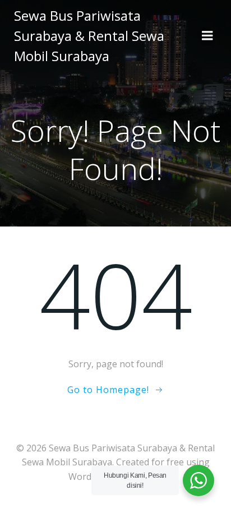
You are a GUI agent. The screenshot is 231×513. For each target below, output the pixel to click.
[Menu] (207, 35)
